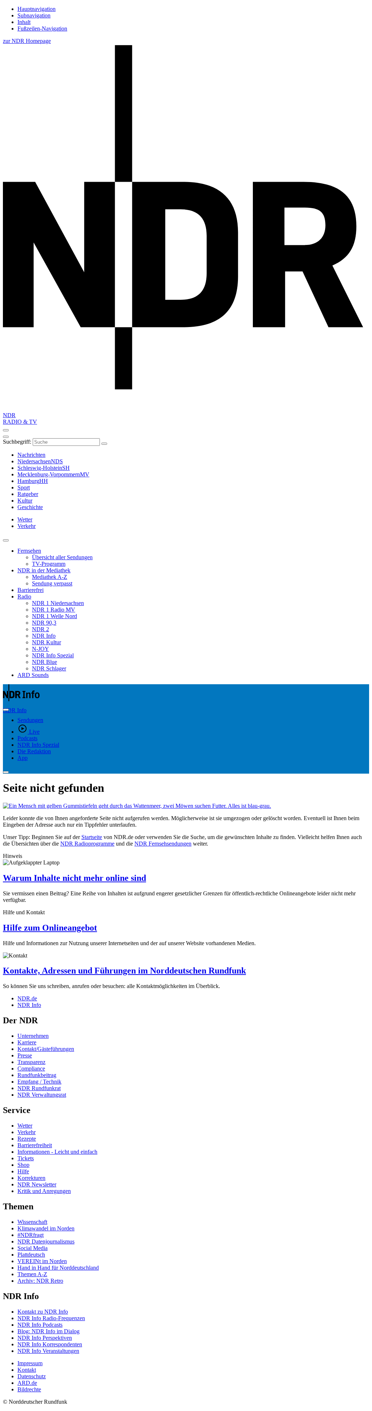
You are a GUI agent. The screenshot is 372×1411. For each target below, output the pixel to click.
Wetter (24, 1125)
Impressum (30, 1363)
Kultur (24, 500)
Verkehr (26, 1132)
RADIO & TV (20, 422)
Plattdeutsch (31, 1254)
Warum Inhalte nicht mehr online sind (74, 878)
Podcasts (27, 738)
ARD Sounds (33, 675)
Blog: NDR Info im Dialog (48, 1331)
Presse (24, 1055)
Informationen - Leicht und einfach (57, 1152)
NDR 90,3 (44, 623)
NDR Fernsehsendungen (162, 843)
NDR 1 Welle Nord (54, 616)
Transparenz (31, 1062)
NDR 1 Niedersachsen (58, 603)
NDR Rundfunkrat (39, 1088)
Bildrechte (29, 1389)
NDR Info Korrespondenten (49, 1344)
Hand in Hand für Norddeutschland (58, 1268)
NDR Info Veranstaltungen (48, 1351)
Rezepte (26, 1139)
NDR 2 (40, 629)
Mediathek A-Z (49, 577)
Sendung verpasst (52, 583)
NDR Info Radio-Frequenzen (51, 1318)
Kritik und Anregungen (44, 1191)
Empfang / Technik (39, 1082)
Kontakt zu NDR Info (42, 1312)
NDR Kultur (46, 642)
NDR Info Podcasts (39, 1325)
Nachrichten (31, 455)
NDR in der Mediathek (43, 570)
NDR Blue (44, 662)
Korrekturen (31, 1178)
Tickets (25, 1158)
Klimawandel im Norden (45, 1228)
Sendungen (30, 720)
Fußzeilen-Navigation (42, 28)
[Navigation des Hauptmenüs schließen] (6, 437)
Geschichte (30, 507)
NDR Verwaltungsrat (41, 1095)
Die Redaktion (34, 751)
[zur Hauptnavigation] (6, 430)
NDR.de (27, 998)
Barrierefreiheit (34, 1145)
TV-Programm (48, 564)
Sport (23, 487)
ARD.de (27, 1383)
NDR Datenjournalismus (45, 1241)
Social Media (32, 1248)
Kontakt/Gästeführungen (45, 1049)
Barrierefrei (30, 590)
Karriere (26, 1042)
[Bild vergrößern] (186, 806)
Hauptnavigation (36, 9)
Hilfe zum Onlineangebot (50, 927)
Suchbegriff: (17, 442)
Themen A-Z (32, 1274)
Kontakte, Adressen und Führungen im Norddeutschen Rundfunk (124, 970)
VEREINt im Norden (42, 1261)
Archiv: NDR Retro (40, 1281)
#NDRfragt (30, 1235)
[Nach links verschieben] (6, 772)
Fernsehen (29, 551)
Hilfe (23, 1171)
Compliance (31, 1068)
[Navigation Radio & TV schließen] (6, 540)
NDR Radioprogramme (87, 843)
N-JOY (40, 649)
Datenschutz (31, 1376)
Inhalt (24, 22)
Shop (23, 1165)
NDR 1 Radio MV (53, 609)
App (22, 758)
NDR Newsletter (36, 1184)
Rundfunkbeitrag (36, 1075)
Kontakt (26, 1370)
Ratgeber (27, 494)
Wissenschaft (32, 1222)
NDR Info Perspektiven (44, 1338)
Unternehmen (33, 1036)
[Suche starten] (104, 444)
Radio (24, 596)
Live (34, 732)
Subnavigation (33, 15)
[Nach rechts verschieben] (6, 710)
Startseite (91, 837)
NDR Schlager (49, 668)
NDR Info (44, 636)
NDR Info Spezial (53, 655)
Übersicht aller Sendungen (62, 557)
